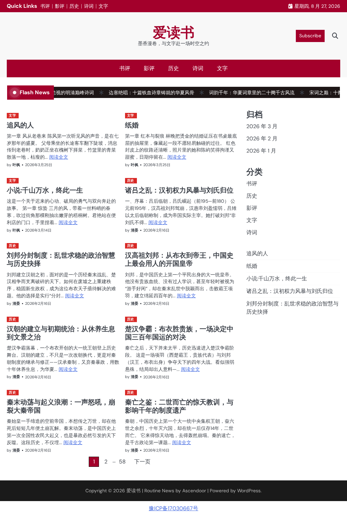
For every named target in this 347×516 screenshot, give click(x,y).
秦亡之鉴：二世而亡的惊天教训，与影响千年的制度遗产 (179, 406)
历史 (74, 6)
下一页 (142, 461)
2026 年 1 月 (261, 150)
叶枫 (16, 164)
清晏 (134, 230)
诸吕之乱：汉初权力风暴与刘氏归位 (179, 190)
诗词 (89, 6)
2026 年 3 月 (262, 126)
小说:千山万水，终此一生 (45, 190)
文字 (103, 6)
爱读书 (174, 32)
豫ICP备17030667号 (173, 508)
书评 (45, 6)
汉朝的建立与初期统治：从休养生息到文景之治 (61, 332)
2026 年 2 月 (262, 138)
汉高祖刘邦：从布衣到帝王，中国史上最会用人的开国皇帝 (179, 259)
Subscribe (310, 36)
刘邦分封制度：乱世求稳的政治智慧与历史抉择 (61, 259)
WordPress (249, 491)
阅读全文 (58, 157)
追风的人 (20, 125)
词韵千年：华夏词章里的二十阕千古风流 (244, 93)
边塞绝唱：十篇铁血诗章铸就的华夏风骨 (144, 93)
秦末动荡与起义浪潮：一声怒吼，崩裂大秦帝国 (61, 406)
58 (122, 461)
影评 (59, 6)
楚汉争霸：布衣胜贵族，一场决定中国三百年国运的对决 (179, 332)
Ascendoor (194, 491)
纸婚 (132, 125)
